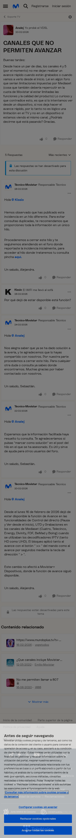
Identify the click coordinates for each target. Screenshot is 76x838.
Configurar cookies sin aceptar (38, 807)
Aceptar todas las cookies (38, 830)
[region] (38, 781)
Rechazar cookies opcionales (38, 818)
